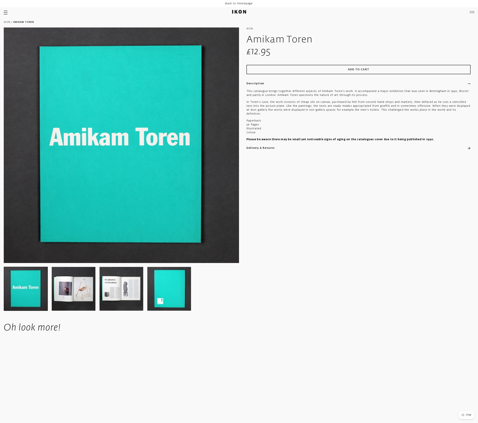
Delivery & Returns (260, 148)
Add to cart (358, 69)
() (472, 12)
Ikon (7, 22)
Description (255, 83)
